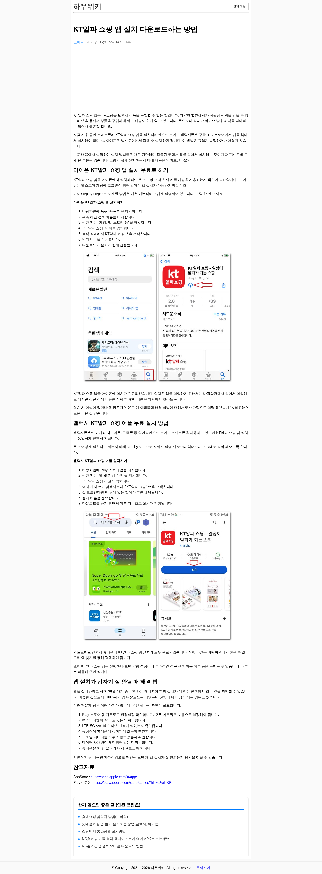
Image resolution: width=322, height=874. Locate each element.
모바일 (79, 42)
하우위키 (87, 6)
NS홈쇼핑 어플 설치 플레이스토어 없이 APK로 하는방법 (126, 839)
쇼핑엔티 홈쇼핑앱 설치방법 (104, 831)
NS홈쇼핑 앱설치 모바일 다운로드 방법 (112, 846)
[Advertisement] (161, 79)
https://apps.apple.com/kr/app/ (114, 777)
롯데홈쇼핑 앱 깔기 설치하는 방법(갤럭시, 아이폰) (120, 824)
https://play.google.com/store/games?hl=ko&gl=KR (133, 782)
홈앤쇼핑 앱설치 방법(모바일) (105, 817)
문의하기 (203, 868)
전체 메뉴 (239, 6)
